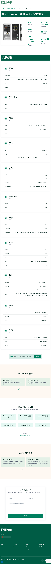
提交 (25, 515)
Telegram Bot (29, 549)
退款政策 (41, 549)
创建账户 (38, 356)
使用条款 (41, 544)
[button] (19, 389)
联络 (14, 546)
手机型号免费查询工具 (12, 8)
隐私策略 (41, 546)
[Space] (6, 529)
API (27, 546)
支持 (2, 546)
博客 (2, 544)
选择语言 (3, 534)
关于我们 (15, 544)
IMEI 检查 (3, 8)
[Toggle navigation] (49, 2)
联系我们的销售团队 (25, 435)
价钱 (27, 544)
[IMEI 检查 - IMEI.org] (6, 2)
